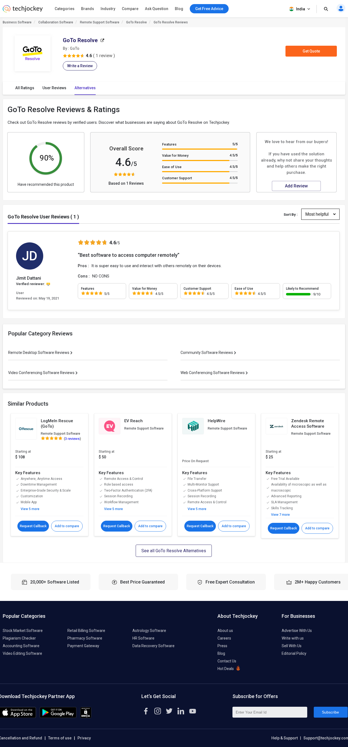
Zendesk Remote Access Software (307, 423)
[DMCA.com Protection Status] (85, 717)
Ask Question (156, 9)
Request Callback (33, 526)
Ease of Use (172, 167)
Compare (130, 9)
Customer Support (177, 178)
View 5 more (30, 509)
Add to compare (67, 526)
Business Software (17, 22)
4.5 (233, 155)
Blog (179, 9)
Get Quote (311, 51)
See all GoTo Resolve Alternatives (173, 550)
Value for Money (175, 155)
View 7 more (280, 515)
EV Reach (133, 420)
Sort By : (291, 214)
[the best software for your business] (23, 11)
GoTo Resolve (136, 22)
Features (169, 144)
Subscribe (330, 712)
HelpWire (216, 420)
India (300, 9)
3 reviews (72, 439)
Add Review (296, 186)
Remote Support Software (99, 22)
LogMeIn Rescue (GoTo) (57, 423)
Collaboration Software (55, 22)
